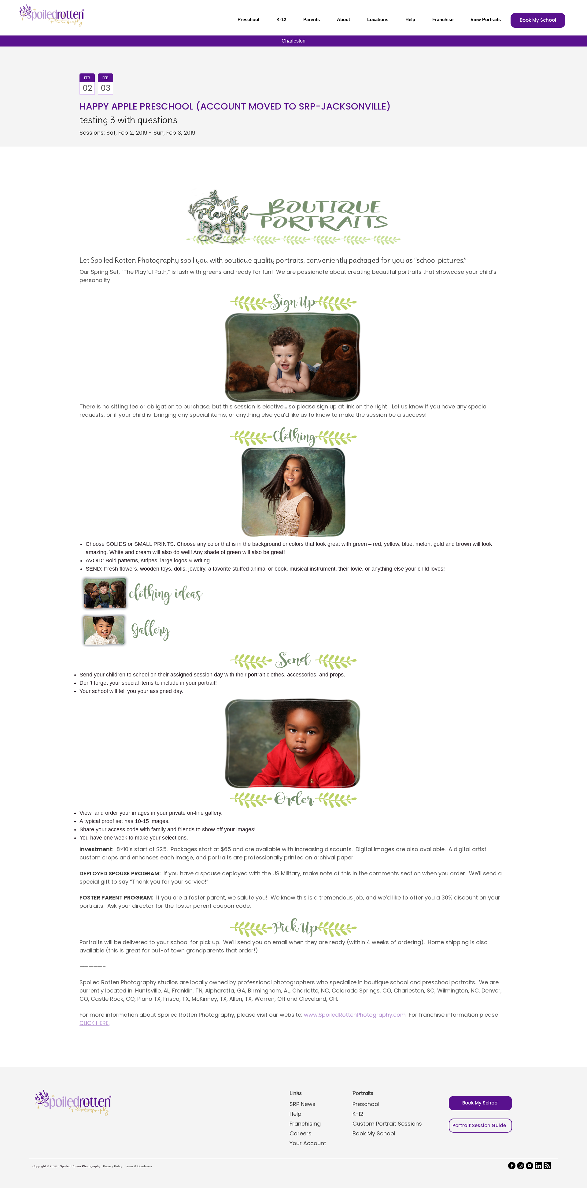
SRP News (303, 1104)
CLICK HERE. (94, 1023)
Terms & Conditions (138, 1166)
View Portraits (486, 19)
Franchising (305, 1123)
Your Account (308, 1143)
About (343, 19)
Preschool (248, 19)
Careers (301, 1133)
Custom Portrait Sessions (387, 1123)
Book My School (538, 20)
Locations (377, 19)
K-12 (281, 19)
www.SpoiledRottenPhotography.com (355, 1015)
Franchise (442, 19)
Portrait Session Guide (479, 1125)
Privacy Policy (112, 1166)
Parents (311, 19)
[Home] (51, 15)
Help (410, 19)
